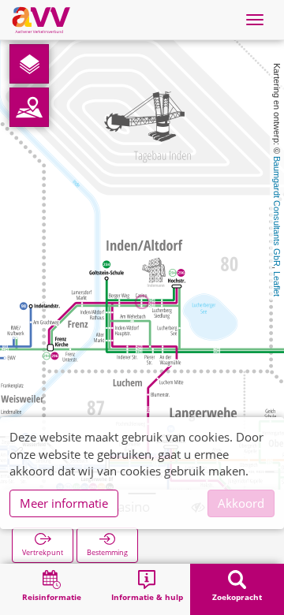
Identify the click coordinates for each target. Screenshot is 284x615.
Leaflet (277, 283)
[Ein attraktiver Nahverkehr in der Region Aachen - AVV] (41, 19)
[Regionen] (29, 107)
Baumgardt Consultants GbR (277, 211)
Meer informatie (64, 503)
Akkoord (241, 503)
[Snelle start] (29, 64)
